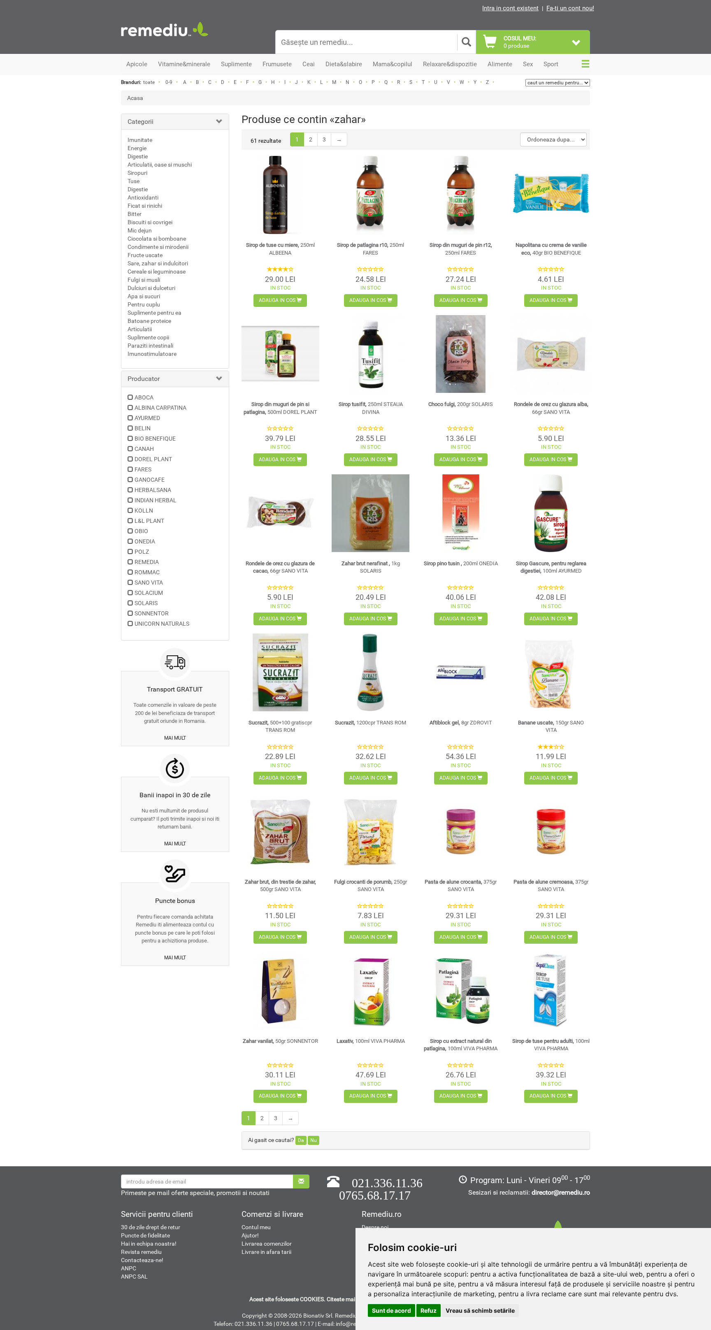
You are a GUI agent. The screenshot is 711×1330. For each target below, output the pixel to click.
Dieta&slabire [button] (343, 64)
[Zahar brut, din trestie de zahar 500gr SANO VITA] (280, 831)
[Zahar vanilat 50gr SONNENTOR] (280, 991)
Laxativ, (371, 1041)
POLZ (142, 551)
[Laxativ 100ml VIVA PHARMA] (370, 991)
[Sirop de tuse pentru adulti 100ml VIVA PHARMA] (551, 991)
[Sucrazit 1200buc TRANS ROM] (370, 672)
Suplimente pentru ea (154, 312)
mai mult (175, 738)
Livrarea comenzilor (267, 1243)
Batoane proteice (149, 321)
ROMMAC (147, 572)
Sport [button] (551, 64)
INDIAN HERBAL (156, 500)
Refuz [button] (429, 1310)
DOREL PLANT (153, 459)
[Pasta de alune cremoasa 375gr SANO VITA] (551, 831)
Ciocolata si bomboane (157, 238)
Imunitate (140, 140)
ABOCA (144, 397)
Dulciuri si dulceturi (151, 288)
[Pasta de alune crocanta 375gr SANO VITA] (461, 831)
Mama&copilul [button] (392, 64)
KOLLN (144, 510)
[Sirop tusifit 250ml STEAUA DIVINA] (370, 354)
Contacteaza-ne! (142, 1260)
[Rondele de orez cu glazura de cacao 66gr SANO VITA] (280, 513)
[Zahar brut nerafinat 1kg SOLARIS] (370, 513)
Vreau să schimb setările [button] (480, 1310)
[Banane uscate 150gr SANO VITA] (551, 672)
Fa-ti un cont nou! (570, 8)
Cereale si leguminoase (157, 271)
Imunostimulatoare (152, 353)
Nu (313, 1140)
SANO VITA (149, 582)
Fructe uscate (145, 255)
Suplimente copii (148, 337)
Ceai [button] (308, 64)
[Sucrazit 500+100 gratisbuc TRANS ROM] (280, 672)
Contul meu (256, 1227)
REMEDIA (147, 562)
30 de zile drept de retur (150, 1227)
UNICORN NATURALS (162, 623)
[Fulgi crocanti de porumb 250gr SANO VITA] (370, 831)
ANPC (128, 1268)
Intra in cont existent (510, 8)
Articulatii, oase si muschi (160, 164)
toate (149, 82)
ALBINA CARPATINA (160, 407)
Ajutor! (250, 1235)
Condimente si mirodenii (158, 247)
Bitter (135, 214)
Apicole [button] (136, 64)
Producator (144, 379)
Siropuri (137, 172)
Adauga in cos (278, 300)
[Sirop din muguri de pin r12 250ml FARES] (461, 195)
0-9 (168, 82)
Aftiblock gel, (461, 723)
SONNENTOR (152, 613)
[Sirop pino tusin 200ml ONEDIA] (461, 513)
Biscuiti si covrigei (150, 222)
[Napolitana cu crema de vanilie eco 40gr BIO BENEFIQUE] (551, 195)
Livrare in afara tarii (266, 1252)
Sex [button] (528, 64)
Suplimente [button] (236, 64)
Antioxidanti (143, 197)
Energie (137, 148)
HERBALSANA (153, 490)
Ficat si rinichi (145, 205)
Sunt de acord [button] (391, 1310)
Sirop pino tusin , (461, 563)
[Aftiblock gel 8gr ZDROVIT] (461, 672)
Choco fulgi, (460, 404)
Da (301, 1140)
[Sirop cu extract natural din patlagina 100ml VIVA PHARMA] (461, 991)
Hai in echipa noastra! (149, 1243)
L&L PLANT (149, 521)
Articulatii (140, 329)
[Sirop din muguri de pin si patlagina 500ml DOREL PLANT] (280, 354)
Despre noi (375, 1227)
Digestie (138, 156)
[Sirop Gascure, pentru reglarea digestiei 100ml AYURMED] (551, 513)
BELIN (143, 428)
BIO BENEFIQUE (155, 438)
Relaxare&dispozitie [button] (450, 64)
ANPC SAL (134, 1276)
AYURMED (147, 418)
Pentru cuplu (144, 304)
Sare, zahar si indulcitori (158, 263)
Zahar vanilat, (280, 1041)
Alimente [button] (500, 64)
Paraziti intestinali (150, 345)
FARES (143, 469)
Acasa (135, 98)
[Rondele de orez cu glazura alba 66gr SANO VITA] (551, 354)
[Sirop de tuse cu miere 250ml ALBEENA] (280, 195)
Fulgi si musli (144, 279)
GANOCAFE (150, 479)
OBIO (141, 531)
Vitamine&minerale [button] (184, 64)
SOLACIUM (149, 593)
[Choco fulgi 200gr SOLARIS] (461, 354)
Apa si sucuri (144, 296)
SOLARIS (146, 603)
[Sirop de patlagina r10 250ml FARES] (370, 195)
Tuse (133, 181)
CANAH (144, 449)
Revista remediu (141, 1252)
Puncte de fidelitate (145, 1235)
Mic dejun (140, 230)
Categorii (140, 121)
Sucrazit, (370, 723)
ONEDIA (145, 541)
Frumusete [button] (277, 64)
